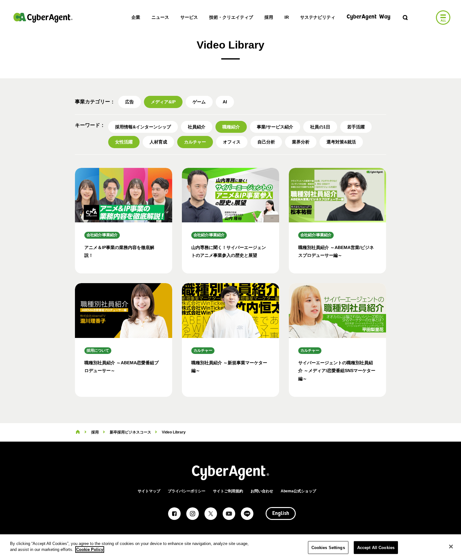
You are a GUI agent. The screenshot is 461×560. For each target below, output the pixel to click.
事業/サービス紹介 (275, 126)
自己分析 (266, 141)
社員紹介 (196, 126)
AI (225, 101)
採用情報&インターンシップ (143, 126)
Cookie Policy (89, 549)
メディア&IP (163, 101)
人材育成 (158, 141)
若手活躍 (356, 126)
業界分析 (301, 141)
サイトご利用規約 (228, 491)
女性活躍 (124, 141)
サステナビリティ (317, 17)
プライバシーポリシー (186, 491)
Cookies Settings (328, 547)
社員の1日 (320, 126)
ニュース (160, 17)
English (280, 513)
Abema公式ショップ (298, 491)
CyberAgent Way (368, 17)
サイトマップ (149, 491)
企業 (135, 17)
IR (286, 17)
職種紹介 (231, 126)
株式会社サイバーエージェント (43, 17)
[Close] (451, 546)
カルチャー (195, 141)
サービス (189, 17)
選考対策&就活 (341, 141)
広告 (129, 101)
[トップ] (78, 432)
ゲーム (199, 101)
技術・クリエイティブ (231, 17)
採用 (268, 17)
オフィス (232, 141)
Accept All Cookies (376, 547)
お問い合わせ (262, 491)
